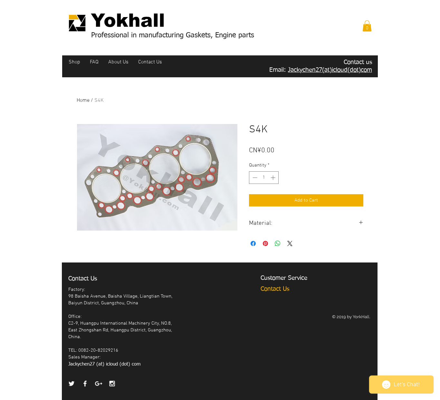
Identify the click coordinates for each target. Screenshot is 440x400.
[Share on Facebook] (253, 243)
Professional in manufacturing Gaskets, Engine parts (172, 35)
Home (83, 100)
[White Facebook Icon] (85, 383)
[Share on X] (290, 243)
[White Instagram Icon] (112, 383)
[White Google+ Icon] (98, 383)
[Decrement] (254, 178)
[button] (367, 26)
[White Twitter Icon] (71, 383)
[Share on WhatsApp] (278, 243)
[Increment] (273, 178)
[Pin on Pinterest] (265, 243)
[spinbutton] (264, 178)
